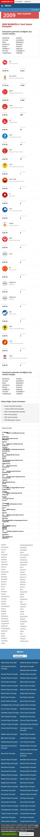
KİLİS (21, 567)
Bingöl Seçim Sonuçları (27, 693)
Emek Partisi (11, 482)
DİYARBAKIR (5, 606)
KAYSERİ (23, 557)
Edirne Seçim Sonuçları (9, 716)
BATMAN (4, 577)
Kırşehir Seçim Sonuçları (28, 763)
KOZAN (4, 46)
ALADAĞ (19, 38)
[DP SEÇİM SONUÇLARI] (5, 467)
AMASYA (4, 557)
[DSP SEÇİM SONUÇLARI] (6, 473)
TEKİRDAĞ (23, 621)
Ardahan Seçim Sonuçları (28, 678)
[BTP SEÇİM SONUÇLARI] (5, 446)
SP (10, 120)
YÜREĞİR (19, 53)
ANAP (11, 223)
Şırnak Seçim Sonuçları (27, 806)
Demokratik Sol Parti (14, 471)
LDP (10, 208)
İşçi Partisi (10, 498)
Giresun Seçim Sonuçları (9, 728)
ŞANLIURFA (24, 616)
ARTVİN (3, 567)
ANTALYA (4, 562)
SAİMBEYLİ (6, 49)
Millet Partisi (11, 509)
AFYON (3, 550)
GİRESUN (4, 626)
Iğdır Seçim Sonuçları (8, 738)
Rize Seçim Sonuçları (8, 794)
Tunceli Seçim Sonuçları (28, 813)
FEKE (4, 42)
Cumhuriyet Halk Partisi (15, 460)
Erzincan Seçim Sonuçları (9, 720)
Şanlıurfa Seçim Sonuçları (9, 806)
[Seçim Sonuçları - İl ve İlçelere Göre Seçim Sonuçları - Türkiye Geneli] (8, 6)
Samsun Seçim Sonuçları (9, 798)
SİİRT (22, 609)
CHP (10, 105)
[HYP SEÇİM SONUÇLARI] (5, 495)
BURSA (3, 594)
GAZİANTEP (5, 623)
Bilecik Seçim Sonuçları (9, 693)
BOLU (3, 589)
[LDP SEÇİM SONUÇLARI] (5, 506)
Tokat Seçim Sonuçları (27, 810)
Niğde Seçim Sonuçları (27, 786)
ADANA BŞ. (6, 38)
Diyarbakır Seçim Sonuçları (10, 713)
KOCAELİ (23, 570)
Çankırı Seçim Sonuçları (28, 705)
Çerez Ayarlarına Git (26, 834)
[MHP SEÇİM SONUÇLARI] (5, 517)
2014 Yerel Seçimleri (10, 414)
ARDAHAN (4, 564)
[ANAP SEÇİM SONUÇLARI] (5, 440)
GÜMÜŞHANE (5, 628)
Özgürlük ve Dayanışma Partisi (17, 520)
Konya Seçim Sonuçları (8, 771)
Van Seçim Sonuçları (27, 817)
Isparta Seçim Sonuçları (28, 738)
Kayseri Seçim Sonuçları (9, 759)
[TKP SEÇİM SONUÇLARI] (5, 534)
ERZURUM (4, 619)
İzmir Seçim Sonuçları (27, 742)
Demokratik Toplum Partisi (16, 477)
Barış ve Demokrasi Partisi (16, 449)
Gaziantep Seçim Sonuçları (29, 724)
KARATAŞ (19, 44)
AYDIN (3, 569)
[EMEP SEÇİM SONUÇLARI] (4, 483)
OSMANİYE (23, 599)
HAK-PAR (12, 179)
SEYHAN (5, 51)
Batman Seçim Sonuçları (9, 689)
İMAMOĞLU (20, 42)
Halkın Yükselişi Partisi (14, 493)
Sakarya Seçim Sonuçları (28, 794)
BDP (10, 326)
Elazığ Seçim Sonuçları (27, 716)
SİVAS (22, 614)
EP (10, 267)
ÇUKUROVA (20, 40)
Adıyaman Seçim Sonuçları (29, 662)
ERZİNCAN (4, 616)
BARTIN (3, 574)
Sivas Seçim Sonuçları (27, 802)
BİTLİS (3, 587)
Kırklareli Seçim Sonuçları (9, 763)
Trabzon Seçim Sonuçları (9, 813)
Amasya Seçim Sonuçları (9, 674)
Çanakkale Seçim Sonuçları (10, 705)
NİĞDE (22, 594)
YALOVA (22, 636)
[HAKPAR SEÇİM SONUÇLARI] (6, 489)
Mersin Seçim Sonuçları (28, 779)
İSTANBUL (4, 641)
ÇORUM (3, 601)
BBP (10, 238)
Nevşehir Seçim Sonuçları (9, 786)
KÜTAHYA (23, 575)
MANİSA (22, 579)
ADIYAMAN (4, 547)
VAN (21, 634)
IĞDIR (3, 636)
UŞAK (22, 631)
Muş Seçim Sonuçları (27, 783)
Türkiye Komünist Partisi (15, 531)
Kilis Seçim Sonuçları (8, 767)
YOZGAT (23, 639)
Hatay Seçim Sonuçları (27, 734)
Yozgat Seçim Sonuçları (28, 821)
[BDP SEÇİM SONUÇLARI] (6, 451)
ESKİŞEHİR (5, 621)
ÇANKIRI (4, 599)
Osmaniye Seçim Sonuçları (29, 790)
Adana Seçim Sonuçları (9, 662)
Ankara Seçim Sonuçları (28, 674)
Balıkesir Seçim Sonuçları (9, 686)
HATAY (3, 633)
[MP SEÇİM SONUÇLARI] (4, 511)
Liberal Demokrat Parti (14, 504)
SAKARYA (23, 604)
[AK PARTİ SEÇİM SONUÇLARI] (5, 436)
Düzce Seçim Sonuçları (28, 713)
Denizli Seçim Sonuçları (28, 709)
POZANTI (19, 46)
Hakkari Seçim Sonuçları (9, 734)
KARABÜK (23, 547)
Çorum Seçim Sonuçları (9, 709)
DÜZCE (3, 609)
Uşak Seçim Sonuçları (8, 817)
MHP (11, 91)
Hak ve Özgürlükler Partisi (16, 488)
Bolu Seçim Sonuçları (27, 697)
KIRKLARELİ (24, 562)
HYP (10, 254)
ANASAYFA (27, 1)
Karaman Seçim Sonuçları (28, 749)
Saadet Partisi (11, 526)
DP (10, 61)
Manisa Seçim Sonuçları (28, 775)
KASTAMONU (24, 555)
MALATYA (23, 577)
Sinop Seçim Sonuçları (8, 802)
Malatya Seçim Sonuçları (9, 775)
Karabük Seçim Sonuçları (28, 746)
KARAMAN (23, 550)
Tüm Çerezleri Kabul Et (9, 834)
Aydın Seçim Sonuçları (27, 682)
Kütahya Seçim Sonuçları (28, 771)
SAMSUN (23, 607)
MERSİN (22, 584)
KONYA (22, 572)
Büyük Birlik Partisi (13, 455)
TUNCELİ (23, 629)
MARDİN (22, 582)
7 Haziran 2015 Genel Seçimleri (14, 409)
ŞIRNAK (22, 619)
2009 (9, 15)
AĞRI (2, 552)
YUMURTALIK (6, 53)
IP (10, 194)
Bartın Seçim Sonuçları (27, 686)
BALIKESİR (4, 572)
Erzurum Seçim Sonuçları (28, 720)
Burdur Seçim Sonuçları (9, 701)
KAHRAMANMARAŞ (26, 545)
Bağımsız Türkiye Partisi (15, 444)
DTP (10, 164)
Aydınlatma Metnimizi (8, 831)
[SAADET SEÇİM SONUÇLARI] (4, 527)
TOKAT (22, 624)
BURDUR (4, 591)
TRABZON (23, 626)
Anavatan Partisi (12, 438)
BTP (10, 150)
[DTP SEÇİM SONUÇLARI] (6, 479)
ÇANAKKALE (5, 596)
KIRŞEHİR (23, 565)
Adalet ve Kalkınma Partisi (16, 433)
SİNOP (22, 611)
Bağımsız (12, 282)
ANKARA (4, 559)
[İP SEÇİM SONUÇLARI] (4, 499)
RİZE (21, 602)
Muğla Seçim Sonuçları (8, 783)
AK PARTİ (12, 76)
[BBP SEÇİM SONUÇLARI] (4, 457)
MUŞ (21, 589)
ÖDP (11, 356)
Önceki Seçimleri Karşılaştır (13, 406)
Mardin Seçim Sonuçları (9, 779)
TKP (10, 341)
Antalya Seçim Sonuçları (9, 678)
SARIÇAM (19, 49)
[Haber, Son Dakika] (7, 1)
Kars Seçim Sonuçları (8, 753)
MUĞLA (22, 587)
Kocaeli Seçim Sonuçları (28, 767)
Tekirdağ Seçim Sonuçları (9, 810)
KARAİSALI (6, 44)
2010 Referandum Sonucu (12, 420)
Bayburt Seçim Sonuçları (28, 689)
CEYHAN (5, 40)
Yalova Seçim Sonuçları (9, 821)
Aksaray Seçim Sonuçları (28, 670)
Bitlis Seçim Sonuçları (8, 697)
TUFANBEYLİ (20, 51)
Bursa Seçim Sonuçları (27, 701)
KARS (22, 552)
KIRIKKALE (23, 560)
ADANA (3, 545)
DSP (10, 135)
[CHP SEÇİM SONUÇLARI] (6, 462)
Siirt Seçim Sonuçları (27, 798)
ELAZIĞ (3, 614)
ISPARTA (4, 638)
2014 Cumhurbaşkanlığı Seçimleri (14, 412)
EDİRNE (3, 611)
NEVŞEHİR (23, 592)
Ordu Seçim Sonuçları (8, 790)
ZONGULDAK (24, 641)
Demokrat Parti (12, 466)
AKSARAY (4, 555)
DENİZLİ (3, 604)
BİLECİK (4, 582)
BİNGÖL (3, 584)
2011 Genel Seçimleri (10, 417)
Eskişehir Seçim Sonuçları (9, 724)
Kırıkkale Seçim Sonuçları (28, 759)
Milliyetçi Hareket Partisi (15, 515)
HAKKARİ (4, 631)
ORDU (22, 597)
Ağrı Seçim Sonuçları (27, 666)
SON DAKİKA (18, 1)
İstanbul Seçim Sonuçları (9, 742)
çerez (36, 825)
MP (10, 312)
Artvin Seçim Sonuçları (8, 682)
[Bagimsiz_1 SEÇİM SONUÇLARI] (5, 537)
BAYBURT (4, 579)
